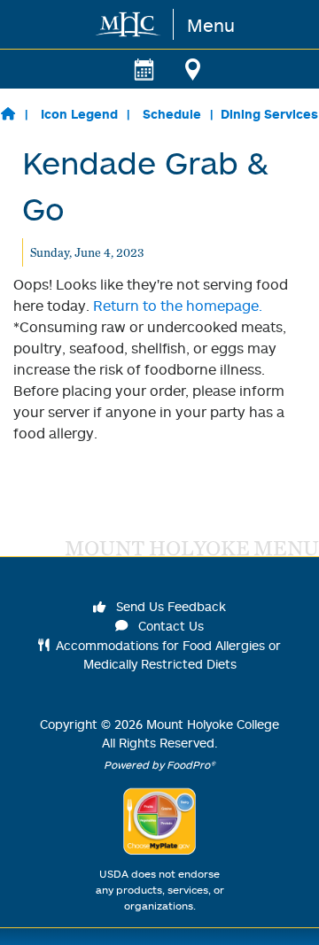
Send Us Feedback (169, 606)
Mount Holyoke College (212, 724)
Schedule (172, 113)
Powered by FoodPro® (159, 764)
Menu (211, 24)
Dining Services (269, 113)
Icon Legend (79, 113)
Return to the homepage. (177, 305)
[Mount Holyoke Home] (129, 24)
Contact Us (169, 625)
